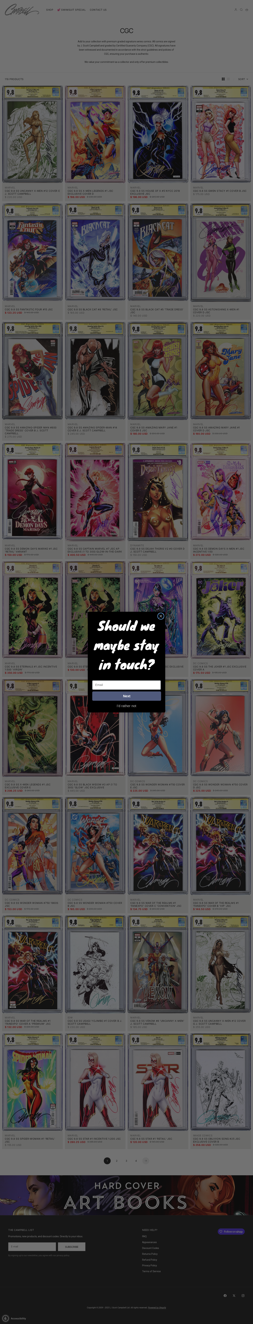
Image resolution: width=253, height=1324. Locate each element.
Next (126, 696)
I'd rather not (126, 705)
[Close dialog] (161, 616)
